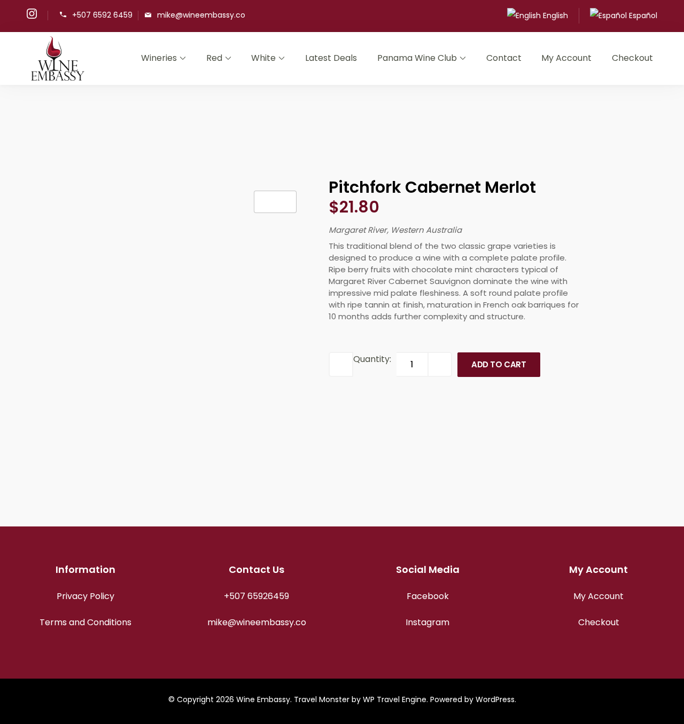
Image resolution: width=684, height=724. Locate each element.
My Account (566, 58)
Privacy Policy (85, 596)
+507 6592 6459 (102, 15)
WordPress (495, 699)
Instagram (427, 622)
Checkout (632, 58)
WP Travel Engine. (395, 699)
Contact (504, 58)
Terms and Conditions (85, 622)
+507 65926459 (256, 596)
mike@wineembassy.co (201, 15)
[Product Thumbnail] (275, 202)
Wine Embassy (263, 699)
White (263, 58)
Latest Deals (331, 58)
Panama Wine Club (417, 58)
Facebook (428, 596)
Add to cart (498, 364)
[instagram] (32, 16)
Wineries (159, 58)
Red (214, 58)
